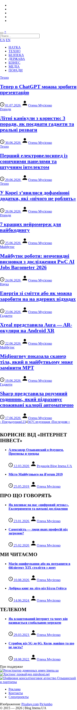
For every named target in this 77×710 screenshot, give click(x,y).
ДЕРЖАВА (17, 59)
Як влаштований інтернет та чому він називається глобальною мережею (38, 620)
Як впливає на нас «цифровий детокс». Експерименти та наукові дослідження (39, 506)
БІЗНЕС (14, 62)
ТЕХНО (15, 51)
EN (8, 40)
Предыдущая (10, 422)
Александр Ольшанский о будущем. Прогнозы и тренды (36, 451)
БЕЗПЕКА (16, 55)
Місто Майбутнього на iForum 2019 (36, 474)
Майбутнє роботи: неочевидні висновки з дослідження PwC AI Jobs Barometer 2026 (37, 261)
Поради (5, 109)
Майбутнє (7, 247)
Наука (4, 284)
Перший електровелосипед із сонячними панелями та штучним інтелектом (34, 161)
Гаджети (6, 316)
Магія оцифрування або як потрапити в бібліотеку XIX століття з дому (39, 565)
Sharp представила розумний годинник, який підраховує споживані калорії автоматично (37, 399)
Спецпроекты (19, 697)
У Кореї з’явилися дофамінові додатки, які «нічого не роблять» (38, 195)
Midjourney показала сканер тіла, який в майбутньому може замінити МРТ (36, 361)
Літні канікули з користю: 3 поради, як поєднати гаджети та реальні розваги (37, 124)
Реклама (15, 689)
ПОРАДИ (16, 70)
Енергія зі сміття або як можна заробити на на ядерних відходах (38, 296)
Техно (4, 77)
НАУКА (15, 47)
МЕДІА (14, 66)
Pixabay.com (30, 704)
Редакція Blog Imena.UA (54, 466)
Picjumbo (46, 704)
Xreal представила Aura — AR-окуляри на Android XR (36, 327)
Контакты (16, 693)
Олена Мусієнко (40, 105)
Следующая (42, 422)
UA (2, 40)
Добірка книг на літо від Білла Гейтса (38, 588)
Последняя (61, 422)
